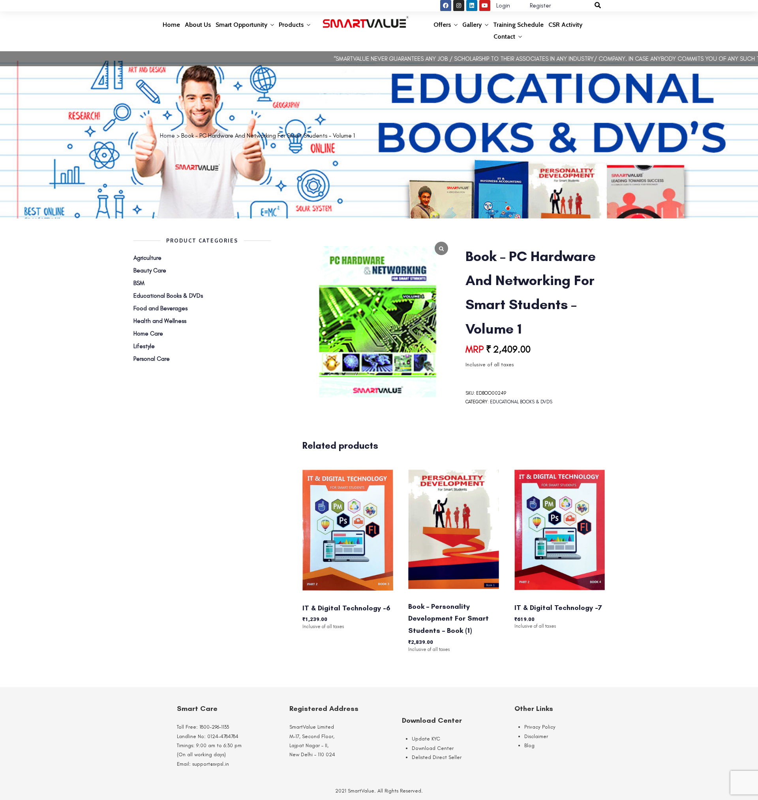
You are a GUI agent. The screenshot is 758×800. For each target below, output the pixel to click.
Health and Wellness (159, 320)
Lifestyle (144, 346)
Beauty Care (149, 270)
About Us (198, 24)
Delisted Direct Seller (437, 757)
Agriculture (147, 257)
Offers (442, 24)
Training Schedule (518, 24)
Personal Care (151, 358)
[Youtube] (484, 5)
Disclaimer (536, 736)
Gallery (472, 24)
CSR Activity (565, 24)
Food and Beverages (160, 308)
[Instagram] (458, 5)
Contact (504, 36)
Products (291, 24)
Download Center (433, 748)
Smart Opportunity (241, 24)
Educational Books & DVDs (521, 402)
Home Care (148, 333)
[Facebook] (445, 5)
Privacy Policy (539, 727)
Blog (529, 745)
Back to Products (194, 144)
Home (171, 24)
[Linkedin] (471, 5)
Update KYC (426, 739)
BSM (138, 283)
